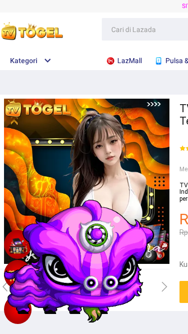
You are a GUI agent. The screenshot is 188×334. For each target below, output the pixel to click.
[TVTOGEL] (18, 309)
